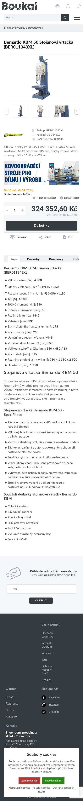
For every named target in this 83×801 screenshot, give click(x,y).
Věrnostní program (47, 645)
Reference (12, 703)
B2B (44, 659)
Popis (14, 259)
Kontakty (11, 716)
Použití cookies (41, 787)
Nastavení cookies (19, 787)
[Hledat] (65, 17)
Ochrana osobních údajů (47, 670)
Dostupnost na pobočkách (18, 194)
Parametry (33, 259)
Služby (10, 710)
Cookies (46, 679)
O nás (9, 697)
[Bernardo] (13, 135)
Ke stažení (48, 653)
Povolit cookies (53, 780)
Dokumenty (56, 259)
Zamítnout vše (29, 780)
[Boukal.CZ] (19, 6)
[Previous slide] (6, 111)
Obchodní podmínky (47, 635)
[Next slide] (77, 111)
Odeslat (41, 600)
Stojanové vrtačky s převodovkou (23, 27)
